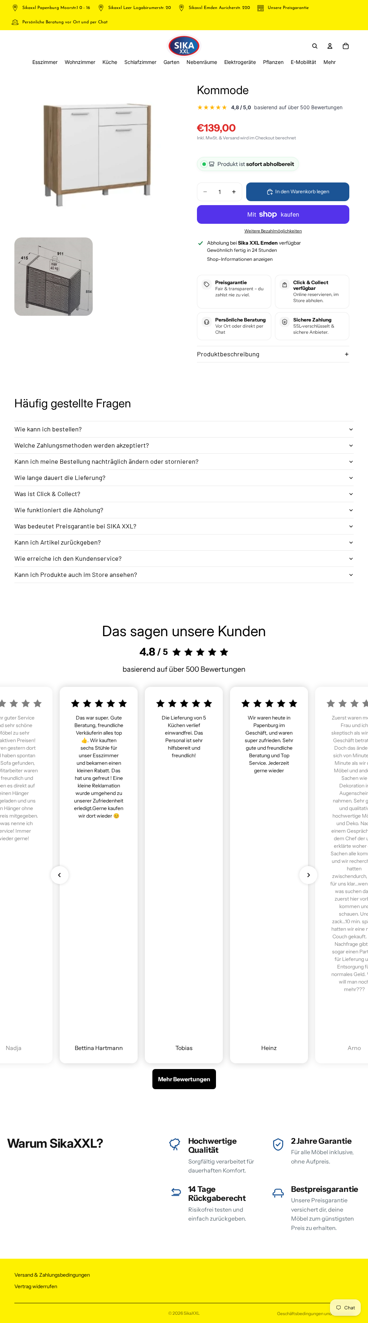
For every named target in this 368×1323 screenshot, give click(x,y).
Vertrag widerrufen (35, 1286)
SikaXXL (192, 1313)
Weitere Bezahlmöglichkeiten (273, 230)
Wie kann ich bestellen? (48, 429)
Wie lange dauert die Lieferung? (59, 477)
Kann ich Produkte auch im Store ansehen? (75, 574)
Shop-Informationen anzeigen (240, 259)
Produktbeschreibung (228, 354)
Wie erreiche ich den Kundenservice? (67, 558)
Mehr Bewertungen (184, 1079)
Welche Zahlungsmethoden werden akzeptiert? (81, 445)
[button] (60, 875)
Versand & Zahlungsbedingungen (52, 1275)
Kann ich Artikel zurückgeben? (57, 542)
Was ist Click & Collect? (47, 494)
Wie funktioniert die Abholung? (58, 510)
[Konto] (330, 46)
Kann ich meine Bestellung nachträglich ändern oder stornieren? (106, 461)
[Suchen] (315, 46)
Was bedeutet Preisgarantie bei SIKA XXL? (75, 526)
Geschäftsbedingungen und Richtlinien (315, 1313)
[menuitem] (329, 62)
